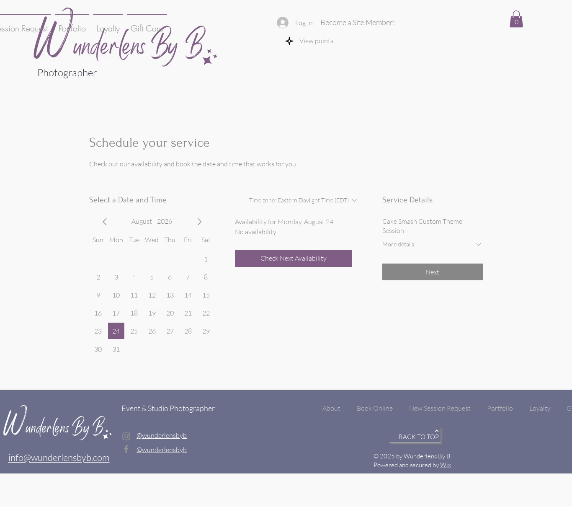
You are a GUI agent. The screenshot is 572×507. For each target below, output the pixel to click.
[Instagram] (126, 436)
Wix (445, 465)
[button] (516, 19)
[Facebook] (126, 449)
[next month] (199, 222)
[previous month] (105, 222)
